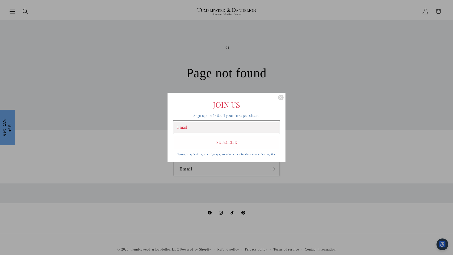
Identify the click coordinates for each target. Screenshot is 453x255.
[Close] (281, 97)
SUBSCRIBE (226, 142)
